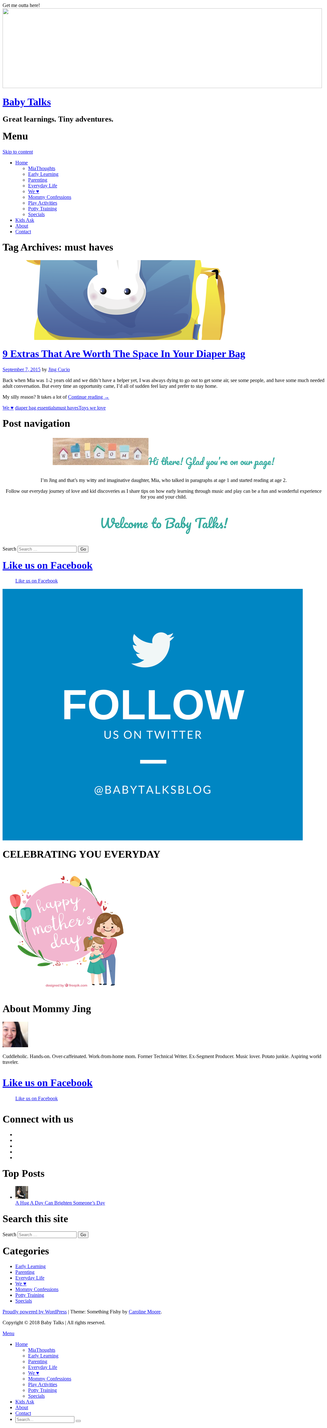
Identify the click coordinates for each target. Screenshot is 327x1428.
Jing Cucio (59, 369)
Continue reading (88, 397)
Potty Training (42, 208)
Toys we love (92, 407)
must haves (67, 407)
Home (21, 162)
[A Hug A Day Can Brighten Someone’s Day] (21, 1197)
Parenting (37, 180)
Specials (36, 214)
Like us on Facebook (48, 565)
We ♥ (33, 191)
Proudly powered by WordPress (35, 1311)
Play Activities (42, 203)
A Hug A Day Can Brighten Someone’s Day (60, 1203)
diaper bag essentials (35, 407)
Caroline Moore (145, 1311)
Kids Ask (24, 220)
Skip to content (18, 151)
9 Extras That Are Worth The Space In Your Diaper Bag (124, 353)
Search (9, 549)
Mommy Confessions (49, 197)
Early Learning (43, 174)
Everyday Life (42, 185)
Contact (23, 231)
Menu (8, 1333)
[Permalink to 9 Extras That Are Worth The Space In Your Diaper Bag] (122, 338)
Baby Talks (27, 102)
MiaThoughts (41, 168)
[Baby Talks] (162, 86)
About (21, 226)
